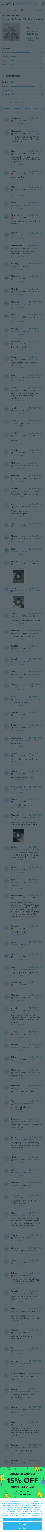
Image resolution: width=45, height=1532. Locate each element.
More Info (22, 1528)
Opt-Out (22, 1524)
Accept (22, 1519)
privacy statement (22, 1505)
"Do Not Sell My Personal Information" (23, 1515)
